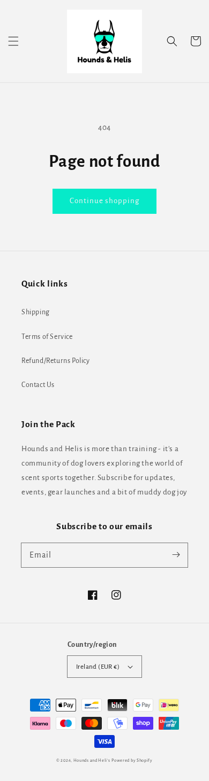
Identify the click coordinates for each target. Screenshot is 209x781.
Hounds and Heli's (91, 760)
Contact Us (38, 385)
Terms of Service (47, 337)
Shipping (35, 312)
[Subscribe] (176, 555)
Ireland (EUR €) (98, 666)
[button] (13, 41)
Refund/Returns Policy (55, 361)
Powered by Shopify (132, 760)
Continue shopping (104, 201)
